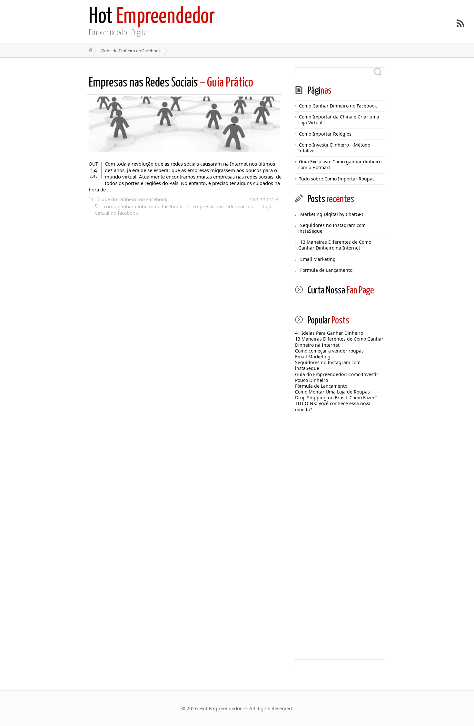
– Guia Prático (171, 83)
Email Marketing (318, 259)
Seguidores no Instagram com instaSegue (332, 228)
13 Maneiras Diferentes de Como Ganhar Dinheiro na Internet (334, 245)
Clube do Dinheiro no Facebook (132, 199)
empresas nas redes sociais (223, 206)
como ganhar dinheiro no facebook (143, 206)
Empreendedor (152, 16)
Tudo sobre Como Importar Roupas (337, 179)
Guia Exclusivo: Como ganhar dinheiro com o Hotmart (339, 164)
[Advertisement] (340, 548)
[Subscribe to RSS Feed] (460, 23)
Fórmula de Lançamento (326, 270)
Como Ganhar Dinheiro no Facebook (338, 106)
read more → (264, 198)
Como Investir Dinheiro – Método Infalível (334, 148)
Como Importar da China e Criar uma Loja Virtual (338, 120)
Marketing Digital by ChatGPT (332, 214)
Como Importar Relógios (325, 134)
